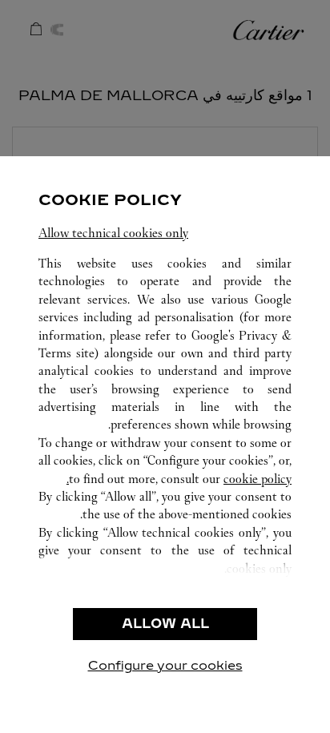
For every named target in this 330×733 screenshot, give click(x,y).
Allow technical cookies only (113, 232)
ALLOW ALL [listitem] (165, 623)
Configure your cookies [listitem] (165, 665)
